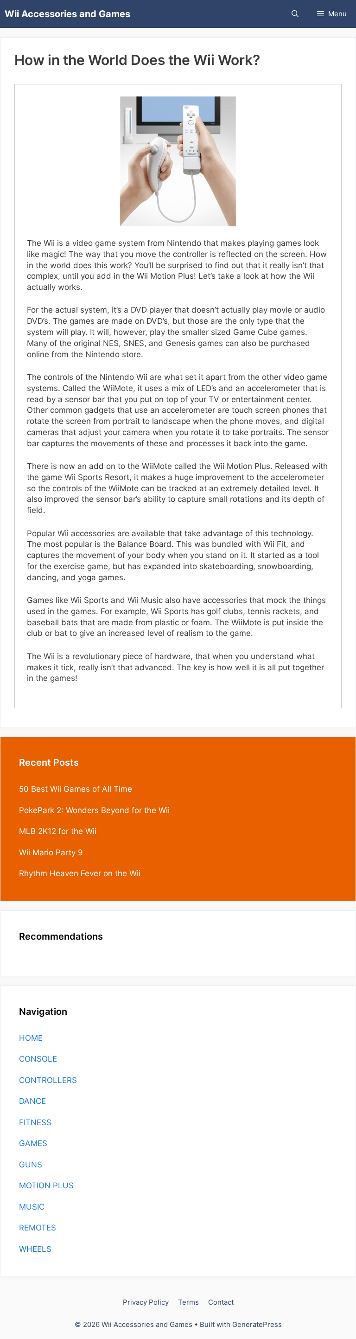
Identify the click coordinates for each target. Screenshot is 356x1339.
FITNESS (35, 1122)
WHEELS (35, 1249)
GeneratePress (257, 1324)
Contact (221, 1302)
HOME (31, 1038)
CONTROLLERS (48, 1080)
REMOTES (37, 1227)
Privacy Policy (146, 1302)
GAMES (33, 1143)
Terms (188, 1302)
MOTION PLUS (46, 1185)
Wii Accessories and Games (67, 13)
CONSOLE (38, 1059)
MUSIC (31, 1206)
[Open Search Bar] (295, 14)
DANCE (32, 1101)
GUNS (30, 1164)
